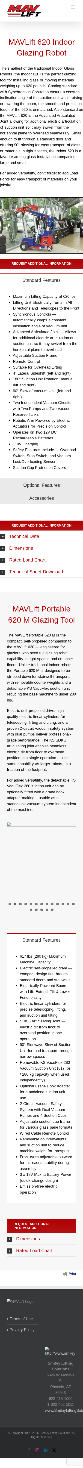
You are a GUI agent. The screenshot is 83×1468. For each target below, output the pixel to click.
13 (73, 904)
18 (52, 910)
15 (36, 910)
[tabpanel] (41, 382)
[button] (41, 536)
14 (31, 910)
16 (41, 910)
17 (47, 910)
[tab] (41, 279)
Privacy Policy (22, 1330)
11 (63, 904)
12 (68, 904)
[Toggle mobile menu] (73, 7)
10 (57, 904)
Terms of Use (21, 1319)
